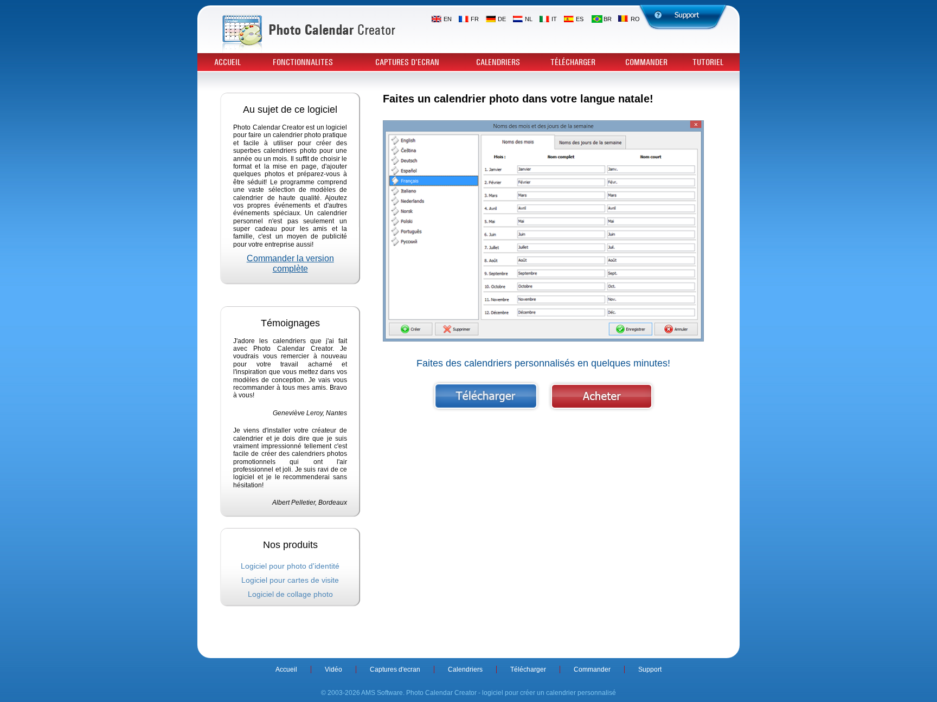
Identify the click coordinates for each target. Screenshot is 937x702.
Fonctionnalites (303, 62)
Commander (646, 62)
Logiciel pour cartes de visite (290, 580)
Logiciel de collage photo (290, 594)
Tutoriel (707, 62)
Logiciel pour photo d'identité (290, 566)
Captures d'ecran (407, 62)
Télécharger (572, 62)
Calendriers (498, 62)
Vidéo (333, 669)
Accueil (227, 62)
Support (650, 669)
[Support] (683, 17)
